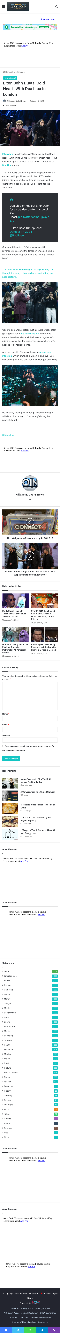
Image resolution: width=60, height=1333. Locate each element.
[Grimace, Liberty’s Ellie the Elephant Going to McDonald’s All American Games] (15, 634)
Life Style (8, 1104)
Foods (7, 1123)
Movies (7, 1054)
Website (6, 735)
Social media (10, 1013)
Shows (7, 980)
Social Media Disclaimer (41, 1317)
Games (7, 1118)
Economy (8, 1086)
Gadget (7, 1003)
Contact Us (43, 1322)
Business (8, 1128)
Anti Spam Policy (11, 1313)
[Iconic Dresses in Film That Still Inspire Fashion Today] (10, 783)
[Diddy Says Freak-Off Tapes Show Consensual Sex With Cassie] (15, 600)
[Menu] (3, 7)
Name (5, 714)
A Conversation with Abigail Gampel (38, 792)
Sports (7, 1022)
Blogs (6, 1137)
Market (7, 994)
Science (8, 1040)
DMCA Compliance (48, 1313)
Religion (7, 1100)
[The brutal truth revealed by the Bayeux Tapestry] (10, 821)
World (6, 1109)
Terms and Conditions (18, 1317)
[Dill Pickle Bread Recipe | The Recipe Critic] (10, 808)
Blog (6, 1132)
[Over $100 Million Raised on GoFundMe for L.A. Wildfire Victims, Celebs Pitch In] (44, 600)
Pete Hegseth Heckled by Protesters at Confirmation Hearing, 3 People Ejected (44, 647)
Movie (7, 1059)
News (6, 1017)
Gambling (8, 990)
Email (5, 724)
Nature (7, 1077)
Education (8, 1049)
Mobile (7, 1008)
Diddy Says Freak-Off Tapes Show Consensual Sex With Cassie (14, 614)
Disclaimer (14, 1308)
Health (7, 1045)
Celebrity (8, 1095)
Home (8, 72)
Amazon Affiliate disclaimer (24, 1322)
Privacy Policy (27, 1308)
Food (6, 1063)
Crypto (7, 985)
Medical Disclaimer (29, 1313)
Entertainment (18, 72)
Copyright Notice (43, 1308)
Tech (6, 971)
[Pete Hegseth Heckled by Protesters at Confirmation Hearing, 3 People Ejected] (44, 634)
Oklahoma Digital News (16, 101)
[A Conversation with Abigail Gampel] (10, 796)
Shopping (8, 1036)
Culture (7, 1068)
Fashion (7, 1082)
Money (7, 999)
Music (7, 1031)
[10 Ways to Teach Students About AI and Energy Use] (10, 834)
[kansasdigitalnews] (18, 6)
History (7, 1091)
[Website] (30, 499)
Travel (7, 1114)
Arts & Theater (11, 1072)
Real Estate (9, 1026)
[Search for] (56, 7)
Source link (8, 435)
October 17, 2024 (21, 231)
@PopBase (17, 235)
